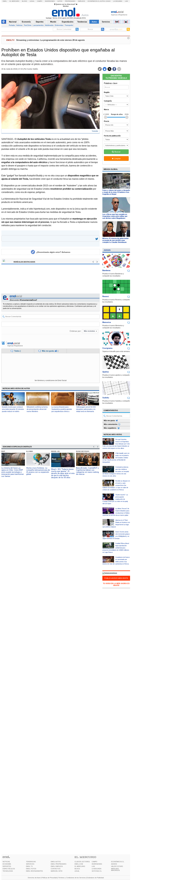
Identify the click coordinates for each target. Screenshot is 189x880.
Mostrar (66, 6)
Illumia (29, 451)
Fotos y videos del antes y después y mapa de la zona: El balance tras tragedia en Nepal (116, 192)
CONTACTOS (55, 868)
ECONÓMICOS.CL (117, 861)
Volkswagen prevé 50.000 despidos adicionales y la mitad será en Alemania (86, 409)
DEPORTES (7, 866)
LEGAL (77, 871)
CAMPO (94, 861)
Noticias (19, 25)
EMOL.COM (79, 864)
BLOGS (77, 868)
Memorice (106, 322)
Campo (39, 1)
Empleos (81, 1)
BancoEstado (82, 451)
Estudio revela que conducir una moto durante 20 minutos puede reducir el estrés (13, 409)
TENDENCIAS (31, 861)
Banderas (106, 270)
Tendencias (82, 22)
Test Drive (27, 25)
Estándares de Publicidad (95, 877)
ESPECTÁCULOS (9, 868)
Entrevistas (59, 25)
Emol (5, 1)
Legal (32, 1)
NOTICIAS (6, 861)
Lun (126, 1)
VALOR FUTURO (117, 866)
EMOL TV (29, 866)
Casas (108, 1)
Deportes (39, 22)
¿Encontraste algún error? (53, 252)
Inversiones (50, 1)
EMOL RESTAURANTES (34, 871)
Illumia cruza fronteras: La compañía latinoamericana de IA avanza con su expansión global (38, 471)
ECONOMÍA (7, 864)
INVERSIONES (97, 864)
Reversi (105, 296)
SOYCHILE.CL (97, 871)
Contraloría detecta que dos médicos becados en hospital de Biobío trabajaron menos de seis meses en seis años (116, 471)
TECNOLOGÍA (8, 871)
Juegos (107, 250)
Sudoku (105, 398)
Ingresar (114, 15)
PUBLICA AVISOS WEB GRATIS (116, 578)
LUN (93, 866)
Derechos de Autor (34, 877)
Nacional (12, 22)
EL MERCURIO (80, 866)
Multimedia (49, 25)
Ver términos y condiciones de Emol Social (51, 380)
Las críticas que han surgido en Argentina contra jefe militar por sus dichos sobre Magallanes (114, 216)
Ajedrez (105, 372)
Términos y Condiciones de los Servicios (72, 877)
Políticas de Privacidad (49, 877)
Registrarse (123, 15)
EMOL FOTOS (31, 868)
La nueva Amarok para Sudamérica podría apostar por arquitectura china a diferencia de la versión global (61, 411)
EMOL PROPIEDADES (58, 864)
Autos (59, 1)
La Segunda (117, 1)
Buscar (117, 152)
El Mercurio (14, 1)
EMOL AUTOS (56, 861)
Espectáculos (67, 22)
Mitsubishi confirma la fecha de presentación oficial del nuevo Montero (37, 409)
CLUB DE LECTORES (82, 861)
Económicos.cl (94, 1)
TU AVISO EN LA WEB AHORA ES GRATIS (116, 584)
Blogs (24, 1)
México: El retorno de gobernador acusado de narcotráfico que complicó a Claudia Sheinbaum (115, 240)
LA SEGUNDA (96, 868)
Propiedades (70, 1)
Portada (12, 25)
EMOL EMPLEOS (57, 866)
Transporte (69, 25)
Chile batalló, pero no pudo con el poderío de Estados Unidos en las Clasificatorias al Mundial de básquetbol (116, 457)
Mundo (53, 22)
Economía (26, 22)
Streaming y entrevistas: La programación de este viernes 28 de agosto (50, 40)
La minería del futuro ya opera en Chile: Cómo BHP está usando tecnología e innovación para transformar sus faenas (12, 472)
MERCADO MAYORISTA (115, 869)
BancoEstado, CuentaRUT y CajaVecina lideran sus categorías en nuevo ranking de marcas (87, 471)
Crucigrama (107, 348)
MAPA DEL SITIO (56, 871)
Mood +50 (55, 451)
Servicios (106, 22)
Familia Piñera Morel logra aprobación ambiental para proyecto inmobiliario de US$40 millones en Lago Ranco (116, 548)
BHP (3, 451)
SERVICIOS (30, 864)
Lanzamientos (38, 25)
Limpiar (117, 158)
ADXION (114, 864)
